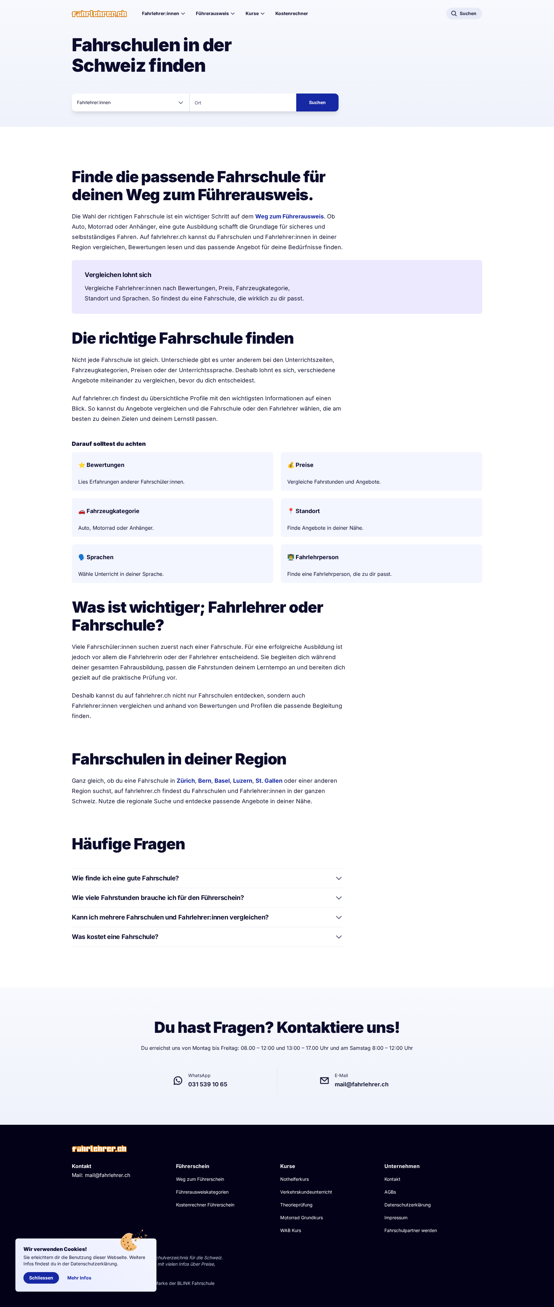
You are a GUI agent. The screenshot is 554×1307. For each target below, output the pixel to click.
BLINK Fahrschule (195, 1283)
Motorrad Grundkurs (301, 1217)
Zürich (186, 780)
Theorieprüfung (296, 1204)
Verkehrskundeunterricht (306, 1192)
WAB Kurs (290, 1230)
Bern (204, 780)
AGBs (390, 1192)
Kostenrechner (291, 13)
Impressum (395, 1217)
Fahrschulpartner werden (410, 1230)
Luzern (242, 780)
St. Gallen (269, 780)
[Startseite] (99, 13)
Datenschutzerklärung (407, 1204)
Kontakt (392, 1179)
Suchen (317, 102)
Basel (222, 780)
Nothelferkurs (294, 1179)
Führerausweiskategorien (202, 1192)
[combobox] (130, 102)
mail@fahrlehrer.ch (107, 1175)
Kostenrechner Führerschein (205, 1204)
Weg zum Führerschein (200, 1179)
